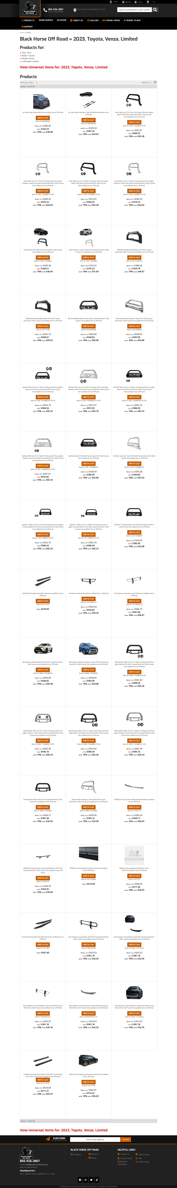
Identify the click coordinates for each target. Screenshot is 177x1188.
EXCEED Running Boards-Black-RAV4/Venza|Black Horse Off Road (42, 594)
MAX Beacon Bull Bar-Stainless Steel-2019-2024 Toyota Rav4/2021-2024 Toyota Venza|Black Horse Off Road (88, 663)
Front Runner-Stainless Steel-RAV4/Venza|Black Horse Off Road (134, 594)
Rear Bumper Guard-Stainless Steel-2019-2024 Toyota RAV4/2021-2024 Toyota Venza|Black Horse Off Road (42, 1007)
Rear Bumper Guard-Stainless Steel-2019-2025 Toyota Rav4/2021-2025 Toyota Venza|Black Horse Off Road (134, 1007)
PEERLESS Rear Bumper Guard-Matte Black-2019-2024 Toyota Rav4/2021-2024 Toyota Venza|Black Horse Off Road (43, 870)
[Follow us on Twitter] (91, 1180)
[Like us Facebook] (80, 1180)
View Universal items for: (64, 1130)
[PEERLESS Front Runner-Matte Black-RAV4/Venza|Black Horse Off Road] (134, 787)
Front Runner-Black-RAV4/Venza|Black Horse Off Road (88, 593)
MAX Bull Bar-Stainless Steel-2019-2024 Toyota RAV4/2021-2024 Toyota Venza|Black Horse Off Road (88, 800)
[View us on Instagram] (85, 1180)
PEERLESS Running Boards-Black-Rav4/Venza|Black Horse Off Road (88, 869)
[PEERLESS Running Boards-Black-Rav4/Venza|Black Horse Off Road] (89, 855)
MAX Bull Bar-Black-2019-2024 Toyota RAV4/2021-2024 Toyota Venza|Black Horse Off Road (43, 800)
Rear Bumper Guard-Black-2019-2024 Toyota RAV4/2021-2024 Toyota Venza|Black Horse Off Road (88, 938)
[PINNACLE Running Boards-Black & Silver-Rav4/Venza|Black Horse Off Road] (134, 855)
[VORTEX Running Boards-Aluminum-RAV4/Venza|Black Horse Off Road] (88, 1061)
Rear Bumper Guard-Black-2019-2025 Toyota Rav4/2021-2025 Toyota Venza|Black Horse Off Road (134, 938)
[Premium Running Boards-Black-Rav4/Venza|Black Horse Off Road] (43, 924)
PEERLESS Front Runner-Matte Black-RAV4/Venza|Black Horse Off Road (134, 800)
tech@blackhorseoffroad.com (36, 1165)
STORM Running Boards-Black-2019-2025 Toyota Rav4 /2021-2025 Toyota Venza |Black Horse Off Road (42, 1075)
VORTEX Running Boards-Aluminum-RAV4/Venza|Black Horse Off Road (88, 1075)
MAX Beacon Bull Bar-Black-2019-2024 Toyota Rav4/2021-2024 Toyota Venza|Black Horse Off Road (42, 663)
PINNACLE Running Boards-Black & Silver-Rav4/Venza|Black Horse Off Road (134, 869)
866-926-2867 (30, 1161)
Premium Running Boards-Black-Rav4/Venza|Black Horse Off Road (43, 938)
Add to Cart (42, 601)
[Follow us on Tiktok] (97, 1180)
